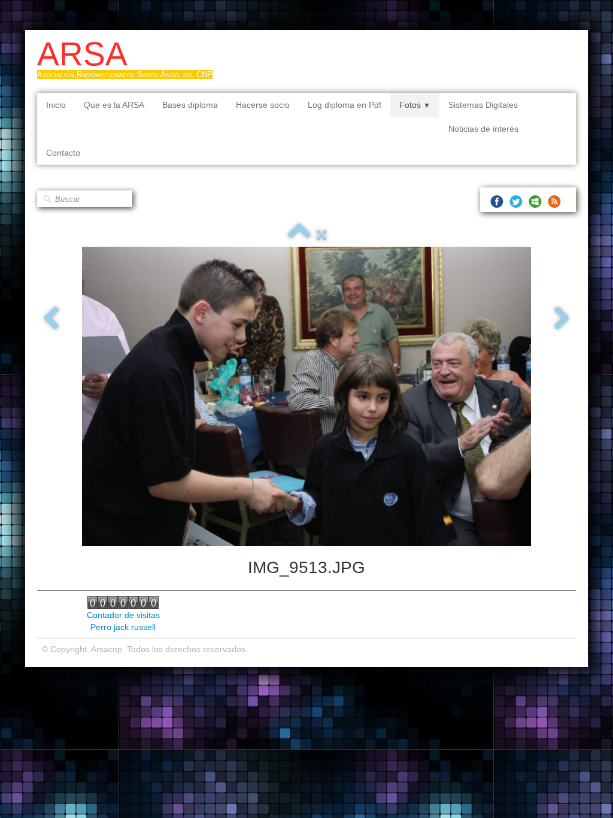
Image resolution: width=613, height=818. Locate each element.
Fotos (414, 105)
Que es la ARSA (114, 105)
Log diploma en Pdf (344, 105)
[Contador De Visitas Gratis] (123, 602)
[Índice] (299, 235)
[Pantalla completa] (321, 235)
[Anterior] (51, 319)
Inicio (56, 105)
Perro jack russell (123, 627)
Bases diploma (190, 105)
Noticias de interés (483, 129)
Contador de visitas (123, 615)
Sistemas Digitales (483, 105)
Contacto (63, 152)
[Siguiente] (562, 319)
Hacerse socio (263, 105)
